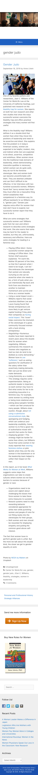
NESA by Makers (18, 558)
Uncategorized (12, 567)
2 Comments (11, 583)
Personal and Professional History (18, 595)
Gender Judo (11, 64)
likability (6, 576)
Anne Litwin (18, 30)
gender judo (8, 573)
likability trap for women (13, 109)
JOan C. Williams (21, 573)
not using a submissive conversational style (20, 413)
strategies (15, 576)
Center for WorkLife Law (16, 570)
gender (30, 570)
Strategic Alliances (12, 598)
